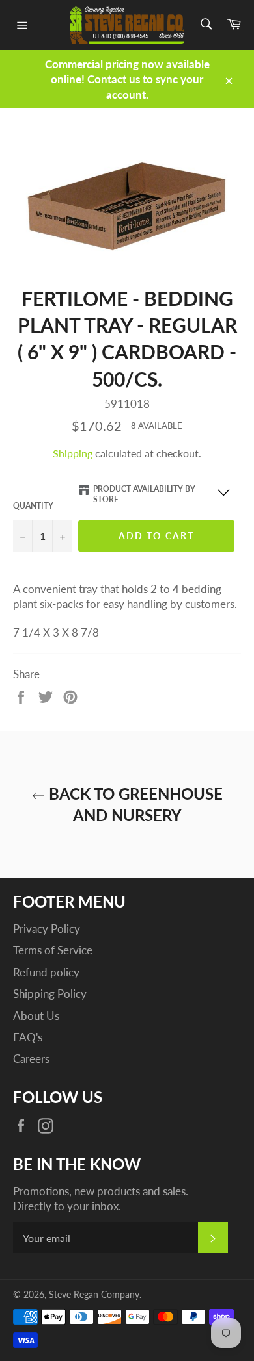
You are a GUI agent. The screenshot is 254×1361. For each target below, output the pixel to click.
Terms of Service (52, 950)
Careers (31, 1058)
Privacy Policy (46, 928)
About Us (36, 1016)
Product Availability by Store (144, 494)
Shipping (72, 453)
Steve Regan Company (94, 1295)
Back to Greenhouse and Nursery (134, 804)
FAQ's (27, 1037)
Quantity (33, 506)
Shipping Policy (50, 993)
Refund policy (46, 972)
